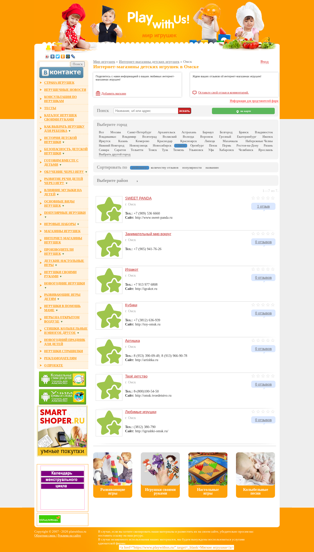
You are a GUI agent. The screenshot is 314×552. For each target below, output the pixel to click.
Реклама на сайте (69, 535)
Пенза (213, 145)
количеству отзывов (164, 167)
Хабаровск (226, 150)
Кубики (131, 305)
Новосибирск (162, 145)
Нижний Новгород (111, 145)
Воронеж (206, 136)
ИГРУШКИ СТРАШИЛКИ (63, 351)
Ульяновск (196, 150)
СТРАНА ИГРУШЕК (59, 82)
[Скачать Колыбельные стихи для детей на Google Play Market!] (62, 379)
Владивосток (264, 132)
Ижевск (267, 136)
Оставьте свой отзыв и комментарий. (223, 92)
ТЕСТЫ (50, 108)
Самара (104, 150)
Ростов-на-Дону (247, 145)
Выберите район (112, 180)
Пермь (226, 145)
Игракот (131, 269)
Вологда (188, 136)
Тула (165, 150)
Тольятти (137, 150)
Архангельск (166, 132)
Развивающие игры (112, 491)
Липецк (210, 141)
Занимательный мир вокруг (148, 234)
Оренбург (197, 145)
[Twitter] (57, 56)
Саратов (120, 150)
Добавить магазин (113, 93)
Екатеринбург (246, 136)
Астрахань (189, 132)
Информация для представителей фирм (254, 101)
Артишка (132, 340)
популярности (192, 167)
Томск (152, 150)
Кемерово (142, 141)
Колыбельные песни (255, 491)
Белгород (226, 132)
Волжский (170, 136)
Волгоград (149, 136)
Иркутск (104, 141)
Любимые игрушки (140, 412)
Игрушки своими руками (160, 491)
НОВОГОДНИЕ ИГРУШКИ (64, 283)
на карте (245, 111)
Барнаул (208, 132)
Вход (265, 62)
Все (101, 132)
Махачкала (230, 141)
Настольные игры (208, 491)
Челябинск (246, 150)
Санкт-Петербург (139, 132)
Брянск (244, 132)
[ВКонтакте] (52, 56)
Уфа (211, 150)
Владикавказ (107, 136)
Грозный (225, 136)
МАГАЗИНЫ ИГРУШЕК (62, 231)
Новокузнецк (138, 145)
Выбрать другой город (115, 154)
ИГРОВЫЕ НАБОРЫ (60, 224)
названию (212, 167)
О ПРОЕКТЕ (53, 365)
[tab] (112, 181)
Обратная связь (45, 535)
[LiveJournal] (73, 56)
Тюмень (178, 150)
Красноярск (188, 141)
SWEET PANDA (138, 198)
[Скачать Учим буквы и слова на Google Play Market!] (62, 397)
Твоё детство (136, 376)
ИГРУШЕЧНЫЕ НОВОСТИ (65, 90)
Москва (115, 132)
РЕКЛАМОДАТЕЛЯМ (60, 358)
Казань (123, 141)
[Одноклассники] (62, 56)
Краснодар (164, 141)
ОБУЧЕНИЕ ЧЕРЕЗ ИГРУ (64, 172)
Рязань (268, 145)
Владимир (129, 136)
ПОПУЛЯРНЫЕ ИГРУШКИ (65, 213)
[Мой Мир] (68, 56)
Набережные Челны (259, 141)
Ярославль (265, 150)
